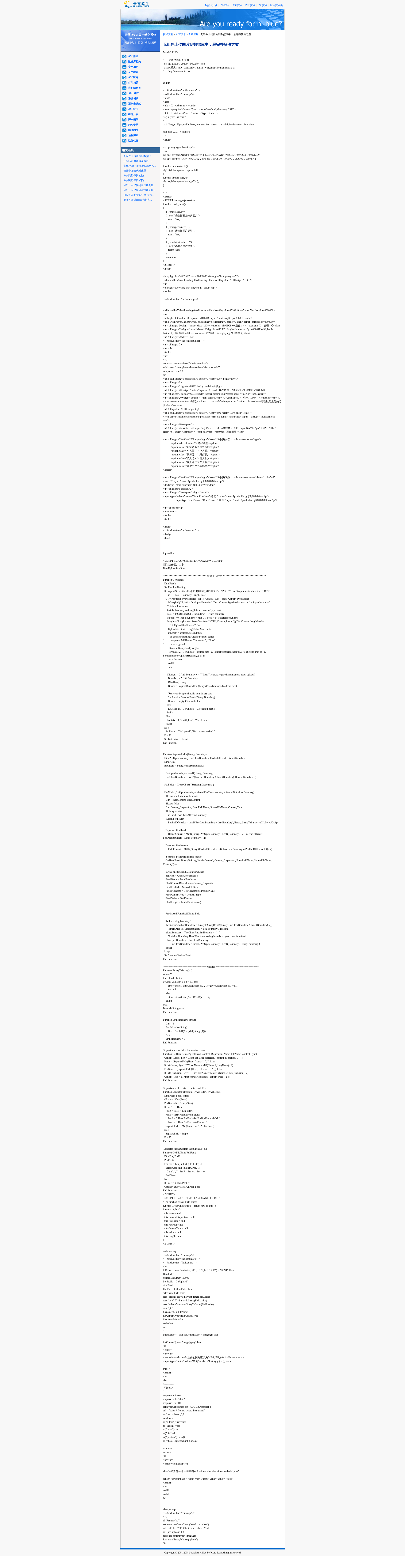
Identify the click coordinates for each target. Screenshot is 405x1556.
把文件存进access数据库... (137, 199)
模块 (147, 42)
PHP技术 (250, 5)
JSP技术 (263, 5)
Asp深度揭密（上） (134, 175)
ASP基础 (133, 56)
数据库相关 (134, 61)
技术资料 (168, 34)
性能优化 (133, 140)
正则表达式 (134, 103)
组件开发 (133, 114)
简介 (127, 42)
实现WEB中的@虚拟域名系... (139, 165)
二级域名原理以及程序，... (138, 161)
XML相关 (133, 93)
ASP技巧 (133, 108)
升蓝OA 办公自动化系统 (140, 34)
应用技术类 (276, 5)
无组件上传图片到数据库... (138, 156)
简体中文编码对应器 (134, 170)
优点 (133, 42)
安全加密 (133, 66)
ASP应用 (133, 77)
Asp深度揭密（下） (134, 180)
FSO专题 (133, 124)
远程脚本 (133, 135)
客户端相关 (134, 87)
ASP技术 (237, 5)
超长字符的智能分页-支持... (138, 194)
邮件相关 (133, 130)
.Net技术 (225, 5)
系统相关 (133, 98)
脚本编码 (133, 119)
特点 (140, 42)
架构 (154, 42)
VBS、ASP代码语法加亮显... (139, 185)
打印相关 (133, 82)
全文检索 (133, 72)
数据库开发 (211, 5)
